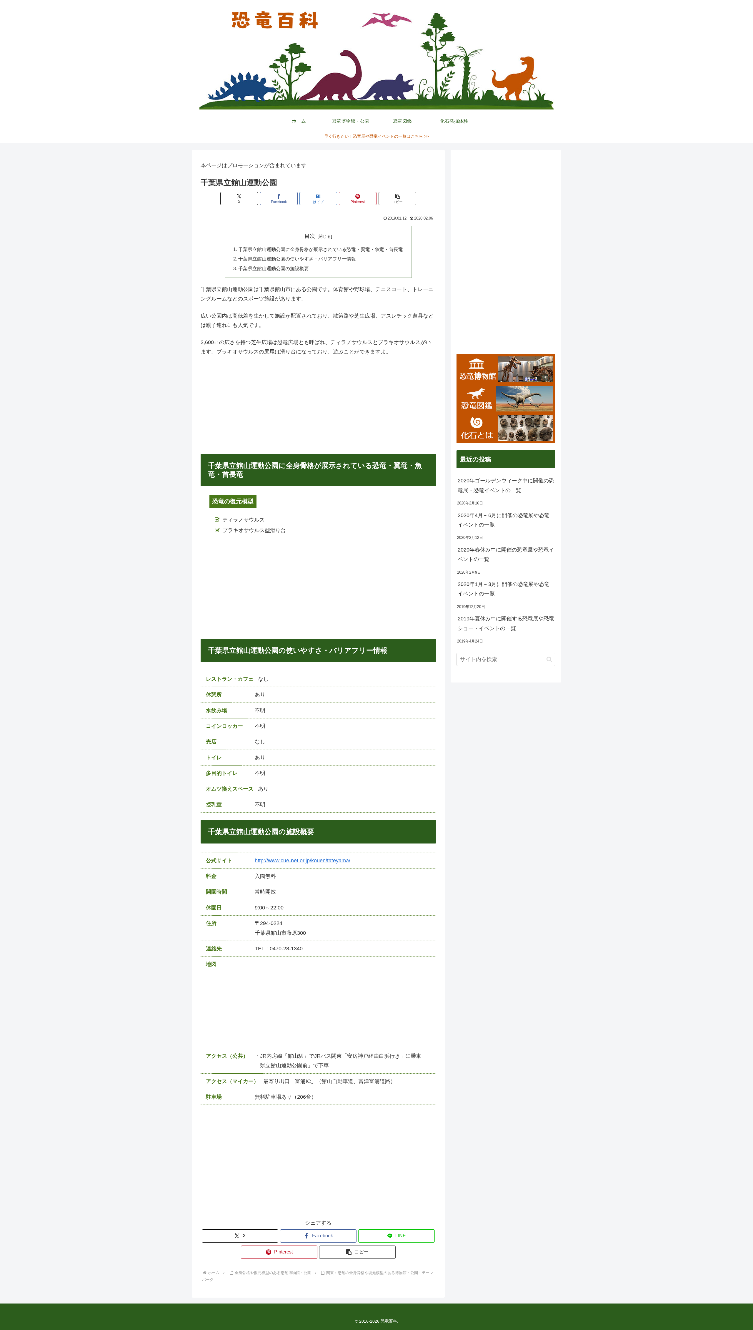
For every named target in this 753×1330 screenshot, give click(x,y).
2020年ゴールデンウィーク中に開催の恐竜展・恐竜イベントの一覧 (506, 485)
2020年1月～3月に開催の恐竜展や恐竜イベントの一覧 (503, 589)
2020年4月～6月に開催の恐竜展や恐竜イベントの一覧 (503, 520)
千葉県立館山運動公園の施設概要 (273, 268)
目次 (309, 236)
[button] (397, 198)
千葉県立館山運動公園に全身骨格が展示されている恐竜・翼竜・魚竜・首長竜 (320, 249)
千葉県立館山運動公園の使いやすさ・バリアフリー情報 (297, 258)
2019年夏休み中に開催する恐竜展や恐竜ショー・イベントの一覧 (506, 623)
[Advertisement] (318, 405)
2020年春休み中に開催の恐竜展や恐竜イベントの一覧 (506, 554)
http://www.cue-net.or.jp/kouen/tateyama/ (302, 861)
